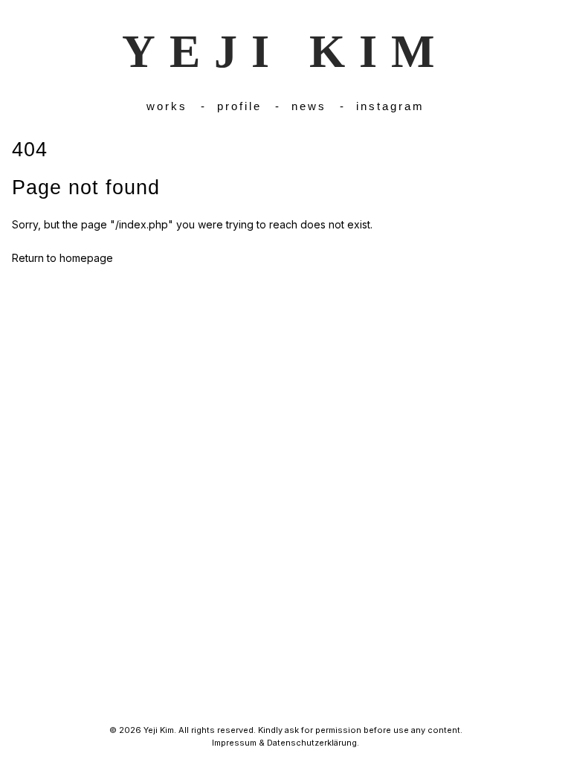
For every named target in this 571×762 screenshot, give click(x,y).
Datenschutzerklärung (312, 742)
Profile (239, 106)
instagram (390, 106)
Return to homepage (62, 258)
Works (166, 106)
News (308, 106)
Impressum (234, 742)
